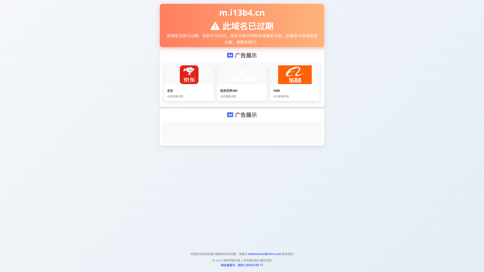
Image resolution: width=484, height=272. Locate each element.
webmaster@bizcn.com (265, 254)
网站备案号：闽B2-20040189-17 (242, 265)
